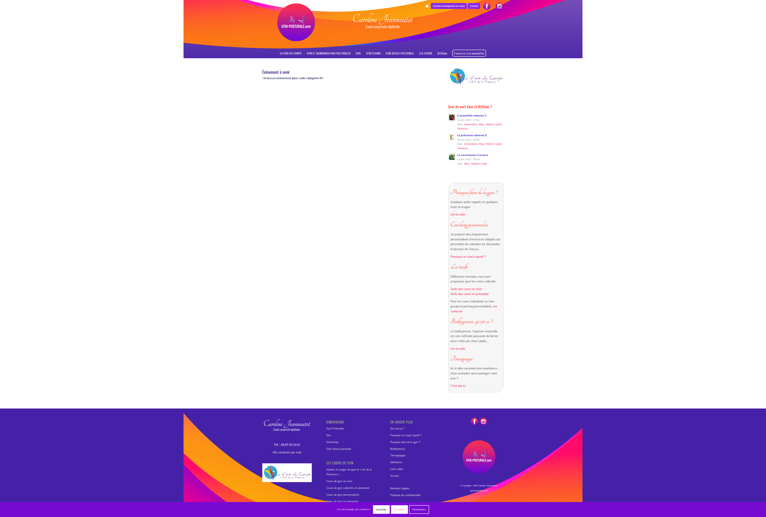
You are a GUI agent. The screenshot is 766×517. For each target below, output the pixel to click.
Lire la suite (457, 214)
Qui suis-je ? (397, 428)
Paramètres (419, 509)
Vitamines (462, 128)
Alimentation (471, 124)
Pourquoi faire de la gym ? (405, 442)
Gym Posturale (335, 428)
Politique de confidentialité (405, 495)
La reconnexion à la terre (472, 155)
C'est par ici (458, 385)
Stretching (332, 442)
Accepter (381, 509)
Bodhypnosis (397, 448)
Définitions (396, 462)
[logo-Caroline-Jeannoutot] (383, 31)
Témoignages (398, 455)
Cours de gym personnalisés (342, 494)
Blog (481, 124)
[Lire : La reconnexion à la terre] (451, 157)
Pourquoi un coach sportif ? (468, 256)
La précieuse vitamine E (472, 135)
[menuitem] (427, 6)
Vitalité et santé (493, 124)
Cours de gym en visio (339, 481)
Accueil (394, 475)
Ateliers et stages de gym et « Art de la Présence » (349, 472)
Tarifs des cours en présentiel (469, 294)
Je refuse (399, 509)
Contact (474, 6)
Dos (328, 435)
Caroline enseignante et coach (449, 6)
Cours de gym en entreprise (342, 501)
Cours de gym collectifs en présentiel (347, 487)
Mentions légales (400, 488)
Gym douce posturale (338, 448)
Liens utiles (396, 469)
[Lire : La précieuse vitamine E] (451, 137)
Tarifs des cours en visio (466, 289)
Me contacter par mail (287, 452)
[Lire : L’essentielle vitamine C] (451, 117)
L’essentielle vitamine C (472, 115)
